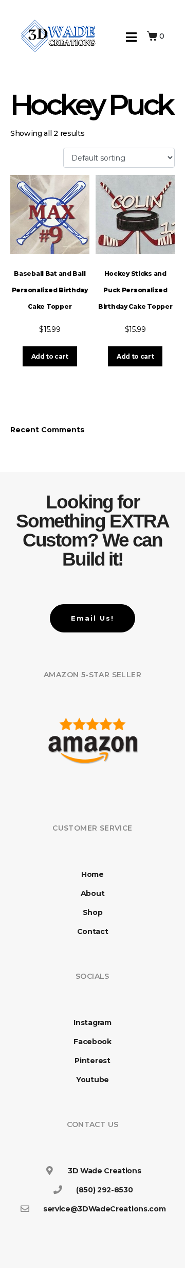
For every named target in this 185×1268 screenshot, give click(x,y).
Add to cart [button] (49, 356)
